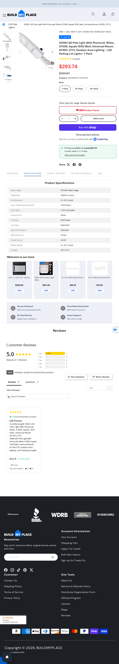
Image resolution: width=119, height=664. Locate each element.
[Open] (7, 657)
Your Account (69, 537)
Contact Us (10, 580)
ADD (19, 290)
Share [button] (15, 465)
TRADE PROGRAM (49, 4)
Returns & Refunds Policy (76, 586)
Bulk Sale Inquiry (71, 554)
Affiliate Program (71, 598)
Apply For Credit (71, 548)
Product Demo (91, 110)
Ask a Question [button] (77, 377)
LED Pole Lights (12, 26)
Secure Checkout (81, 173)
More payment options (87, 134)
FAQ (100, 173)
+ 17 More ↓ (8, 80)
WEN (61, 32)
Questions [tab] (30, 382)
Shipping (63, 78)
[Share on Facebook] (74, 165)
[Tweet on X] (68, 165)
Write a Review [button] (102, 377)
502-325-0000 (64, 4)
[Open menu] (4, 15)
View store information (75, 155)
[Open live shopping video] (116, 329)
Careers (65, 603)
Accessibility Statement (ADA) (14, 652)
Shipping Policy (13, 586)
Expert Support (56, 173)
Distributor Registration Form (78, 592)
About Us (66, 580)
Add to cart (98, 118)
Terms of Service (13, 592)
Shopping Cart (69, 543)
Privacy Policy (12, 598)
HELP (75, 4)
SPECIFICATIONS (32, 173)
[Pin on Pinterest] (80, 165)
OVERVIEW (12, 173)
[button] (113, 14)
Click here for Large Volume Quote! (77, 103)
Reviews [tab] (12, 382)
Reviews (66, 615)
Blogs (64, 609)
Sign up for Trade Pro (73, 560)
